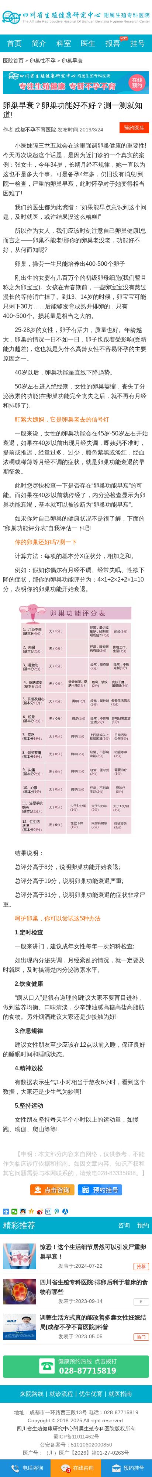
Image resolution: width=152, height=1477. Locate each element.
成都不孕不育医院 (35, 130)
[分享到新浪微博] (40, 1211)
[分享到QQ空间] (31, 1211)
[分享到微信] (14, 1211)
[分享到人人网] (65, 1211)
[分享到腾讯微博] (57, 1211)
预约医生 (134, 128)
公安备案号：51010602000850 (76, 1445)
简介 (39, 43)
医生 (88, 43)
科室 (63, 43)
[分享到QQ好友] (23, 1211)
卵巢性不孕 (43, 61)
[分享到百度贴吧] (48, 1211)
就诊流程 (61, 1394)
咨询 (124, 1225)
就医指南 (120, 1394)
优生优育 (91, 1394)
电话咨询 (33, 1468)
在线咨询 (83, 1468)
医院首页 (13, 61)
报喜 (113, 43)
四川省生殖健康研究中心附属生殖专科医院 (66, 1428)
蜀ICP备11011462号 (76, 1437)
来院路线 (32, 1394)
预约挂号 (134, 1468)
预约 (143, 1225)
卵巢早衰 (72, 61)
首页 (14, 43)
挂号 (137, 43)
